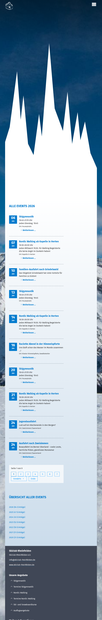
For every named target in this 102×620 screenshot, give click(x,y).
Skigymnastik (26, 216)
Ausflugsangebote (21, 610)
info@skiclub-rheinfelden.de (22, 560)
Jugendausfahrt (27, 421)
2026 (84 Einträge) (17, 507)
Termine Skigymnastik (23, 587)
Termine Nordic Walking (24, 598)
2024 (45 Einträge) (17, 517)
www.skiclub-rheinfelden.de (21, 565)
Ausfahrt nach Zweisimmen (33, 443)
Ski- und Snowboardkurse (25, 604)
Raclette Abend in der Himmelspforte (39, 344)
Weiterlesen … (29, 230)
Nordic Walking (20, 593)
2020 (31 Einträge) (17, 537)
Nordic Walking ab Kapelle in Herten (39, 241)
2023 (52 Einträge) (17, 522)
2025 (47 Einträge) (17, 512)
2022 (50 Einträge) (17, 527)
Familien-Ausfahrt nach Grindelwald (38, 269)
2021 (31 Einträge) (17, 532)
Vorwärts (17, 479)
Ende (33, 479)
